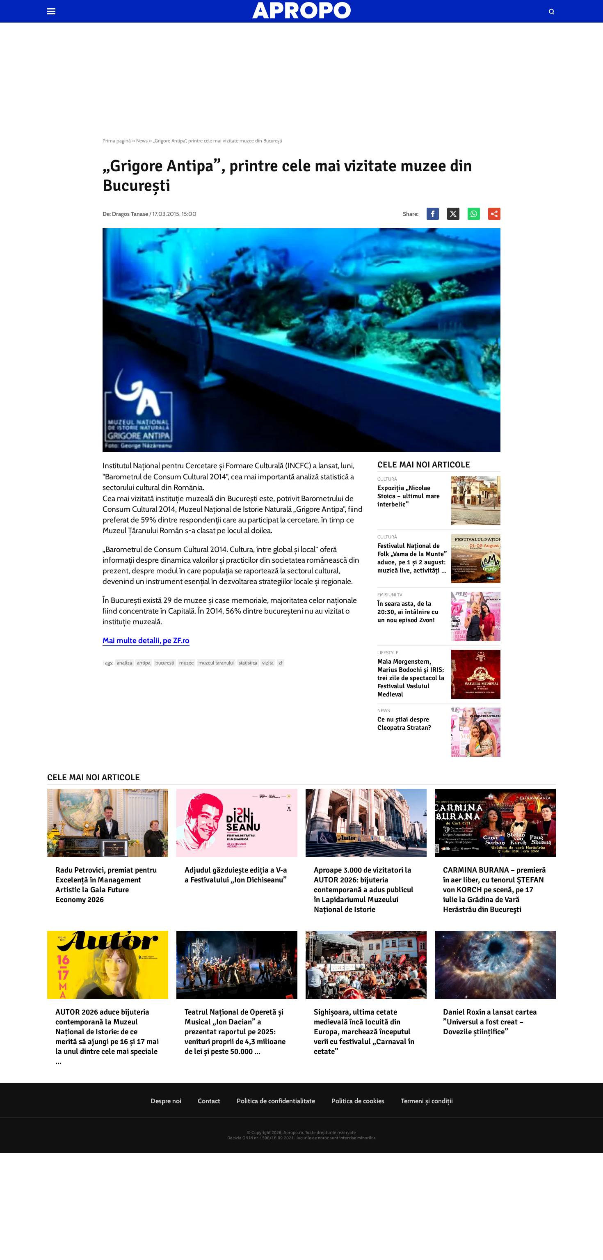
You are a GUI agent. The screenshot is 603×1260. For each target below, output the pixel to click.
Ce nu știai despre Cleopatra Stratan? (404, 723)
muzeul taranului (216, 663)
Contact (209, 1101)
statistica (248, 663)
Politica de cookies (357, 1101)
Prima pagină (117, 140)
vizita (268, 663)
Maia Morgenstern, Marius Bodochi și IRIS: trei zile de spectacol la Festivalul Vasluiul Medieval (410, 678)
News (142, 140)
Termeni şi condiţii (427, 1101)
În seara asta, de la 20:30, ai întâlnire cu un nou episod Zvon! (408, 612)
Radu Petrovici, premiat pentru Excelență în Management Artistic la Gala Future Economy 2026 (106, 885)
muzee (186, 663)
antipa (144, 663)
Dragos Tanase (130, 214)
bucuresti (164, 663)
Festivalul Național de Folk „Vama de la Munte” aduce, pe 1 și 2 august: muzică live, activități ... (412, 558)
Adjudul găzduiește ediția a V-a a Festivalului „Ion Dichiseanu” (236, 875)
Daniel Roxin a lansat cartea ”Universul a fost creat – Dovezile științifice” (490, 1022)
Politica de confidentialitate (276, 1101)
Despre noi (166, 1101)
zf (281, 663)
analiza (124, 663)
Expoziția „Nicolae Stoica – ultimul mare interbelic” (408, 496)
